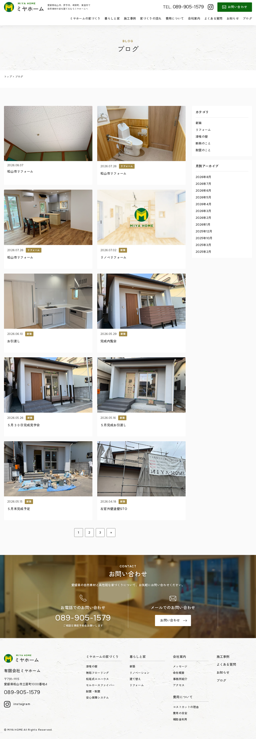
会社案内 (194, 19)
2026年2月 (203, 218)
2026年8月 (203, 177)
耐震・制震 (93, 691)
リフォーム (203, 130)
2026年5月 (203, 197)
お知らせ (233, 19)
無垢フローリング (97, 673)
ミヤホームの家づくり (85, 19)
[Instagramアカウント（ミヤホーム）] (210, 7)
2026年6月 (203, 191)
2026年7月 (203, 184)
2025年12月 (204, 231)
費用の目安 (180, 713)
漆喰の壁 (202, 137)
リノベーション (140, 673)
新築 (199, 123)
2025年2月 (203, 252)
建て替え (135, 679)
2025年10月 (204, 238)
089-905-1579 (83, 618)
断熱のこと (203, 143)
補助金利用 (180, 719)
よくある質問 (213, 19)
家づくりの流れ (150, 19)
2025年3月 (203, 245)
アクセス (178, 685)
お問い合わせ (237, 7)
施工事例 (130, 19)
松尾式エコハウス (97, 679)
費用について (175, 19)
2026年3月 (203, 211)
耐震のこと (203, 150)
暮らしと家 (112, 19)
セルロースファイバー (100, 685)
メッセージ (180, 666)
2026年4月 (203, 204)
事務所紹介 (180, 679)
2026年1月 (203, 225)
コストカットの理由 (186, 707)
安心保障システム (97, 697)
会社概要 (178, 673)
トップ (8, 76)
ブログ (247, 19)
